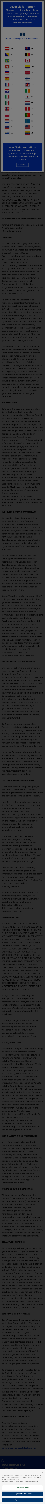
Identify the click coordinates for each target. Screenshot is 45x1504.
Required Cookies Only (22, 1494)
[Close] (42, 1472)
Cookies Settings (22, 1487)
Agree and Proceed (22, 1500)
